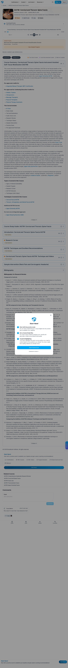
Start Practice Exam (34, 347)
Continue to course (33, 351)
